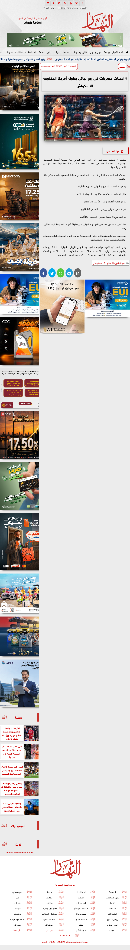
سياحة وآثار (81, 930)
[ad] (19, 86)
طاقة (81, 924)
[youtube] (70, 3)
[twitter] (76, 3)
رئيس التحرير (112, 919)
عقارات (113, 930)
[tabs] (47, 3)
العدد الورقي (112, 924)
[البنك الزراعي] (107, 298)
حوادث (56, 52)
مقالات (19, 52)
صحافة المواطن (81, 908)
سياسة (17, 908)
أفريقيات (49, 924)
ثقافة (41, 52)
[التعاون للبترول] (19, 341)
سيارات (17, 924)
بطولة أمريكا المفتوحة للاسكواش (109, 263)
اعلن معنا (17, 930)
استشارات (112, 913)
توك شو (17, 913)
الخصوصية (65, 935)
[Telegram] (69, 272)
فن (48, 52)
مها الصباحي (112, 151)
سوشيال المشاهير (49, 913)
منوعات (9, 52)
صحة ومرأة (81, 913)
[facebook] (82, 3)
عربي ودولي (95, 52)
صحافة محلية (81, 919)
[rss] (65, 3)
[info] (53, 3)
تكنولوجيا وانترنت (49, 908)
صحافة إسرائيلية (17, 919)
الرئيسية (112, 892)
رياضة (107, 52)
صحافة (113, 908)
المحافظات (30, 52)
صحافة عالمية (49, 919)
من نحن (49, 930)
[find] (59, 3)
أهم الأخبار (117, 52)
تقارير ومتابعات (79, 52)
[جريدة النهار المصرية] (65, 40)
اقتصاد (65, 52)
